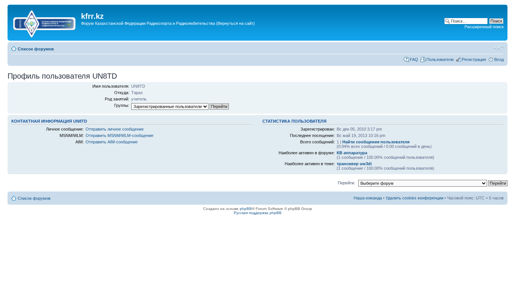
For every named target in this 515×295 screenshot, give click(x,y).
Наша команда (368, 198)
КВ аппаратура (352, 153)
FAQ (414, 59)
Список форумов (36, 49)
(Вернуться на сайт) (235, 23)
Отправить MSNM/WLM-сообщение (119, 135)
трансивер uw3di (354, 163)
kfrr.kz (92, 16)
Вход (499, 59)
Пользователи (440, 59)
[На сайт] (45, 22)
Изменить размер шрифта (498, 47)
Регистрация (474, 59)
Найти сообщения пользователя (375, 142)
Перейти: (346, 183)
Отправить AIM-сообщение (112, 142)
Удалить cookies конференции (414, 198)
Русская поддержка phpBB (258, 213)
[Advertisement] (218, 35)
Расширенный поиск (484, 26)
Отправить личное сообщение (115, 129)
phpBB (246, 209)
